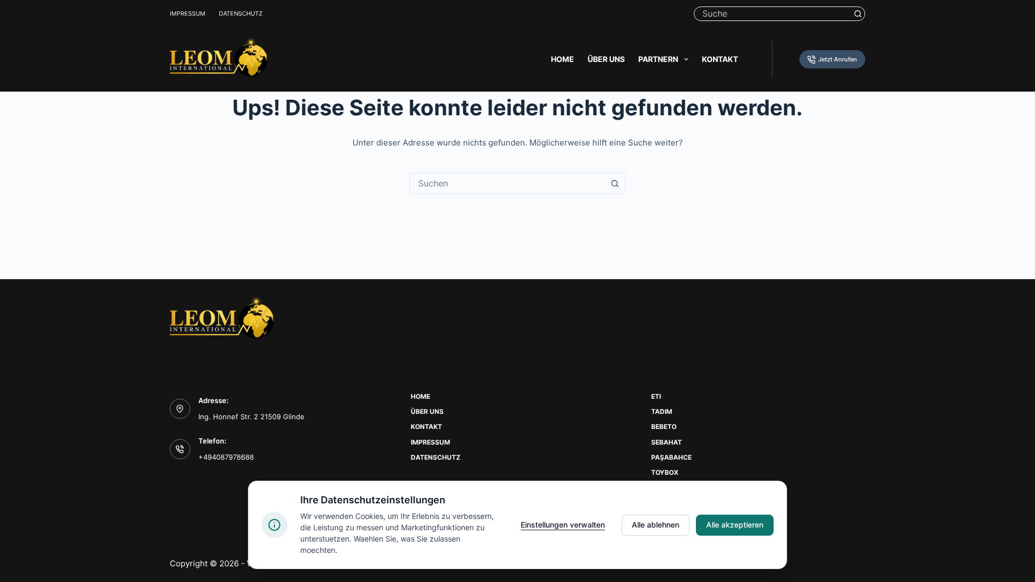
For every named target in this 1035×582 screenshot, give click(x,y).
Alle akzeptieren (734, 524)
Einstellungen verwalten (563, 524)
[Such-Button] (858, 13)
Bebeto (664, 426)
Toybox (665, 472)
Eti (656, 396)
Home (562, 59)
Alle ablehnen (655, 524)
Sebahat (666, 442)
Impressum (187, 13)
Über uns (606, 59)
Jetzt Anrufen (837, 59)
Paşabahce (671, 457)
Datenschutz (241, 13)
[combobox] (507, 183)
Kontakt (720, 59)
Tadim (661, 411)
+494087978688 (226, 457)
